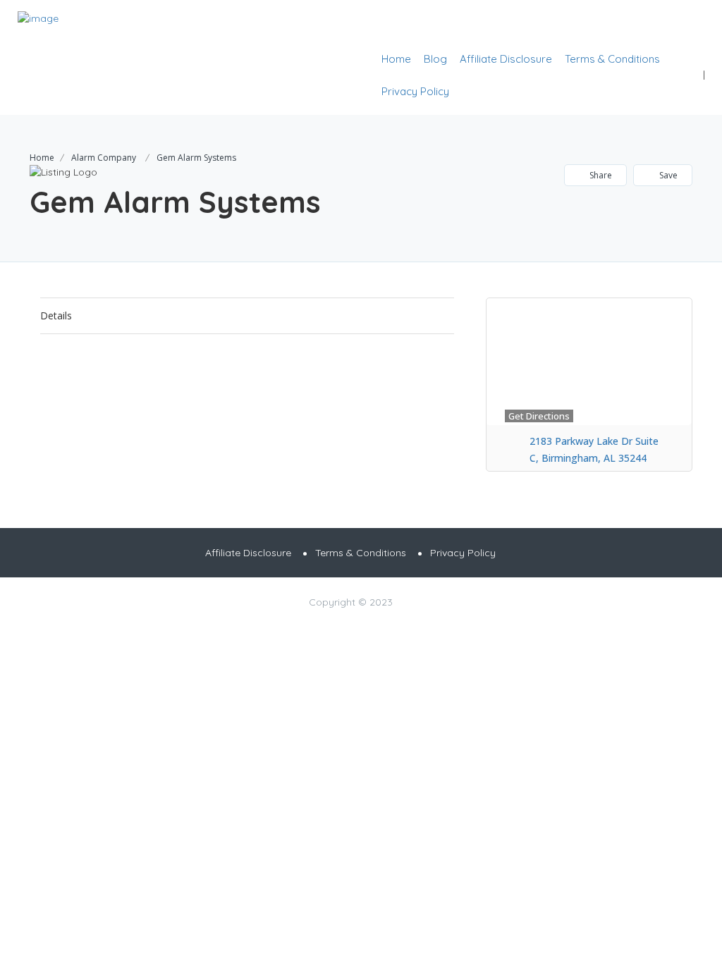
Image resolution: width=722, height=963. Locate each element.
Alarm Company (103, 158)
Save (667, 175)
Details (56, 315)
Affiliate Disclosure (506, 59)
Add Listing (661, 25)
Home (396, 59)
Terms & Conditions (612, 59)
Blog (435, 59)
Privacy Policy (415, 91)
